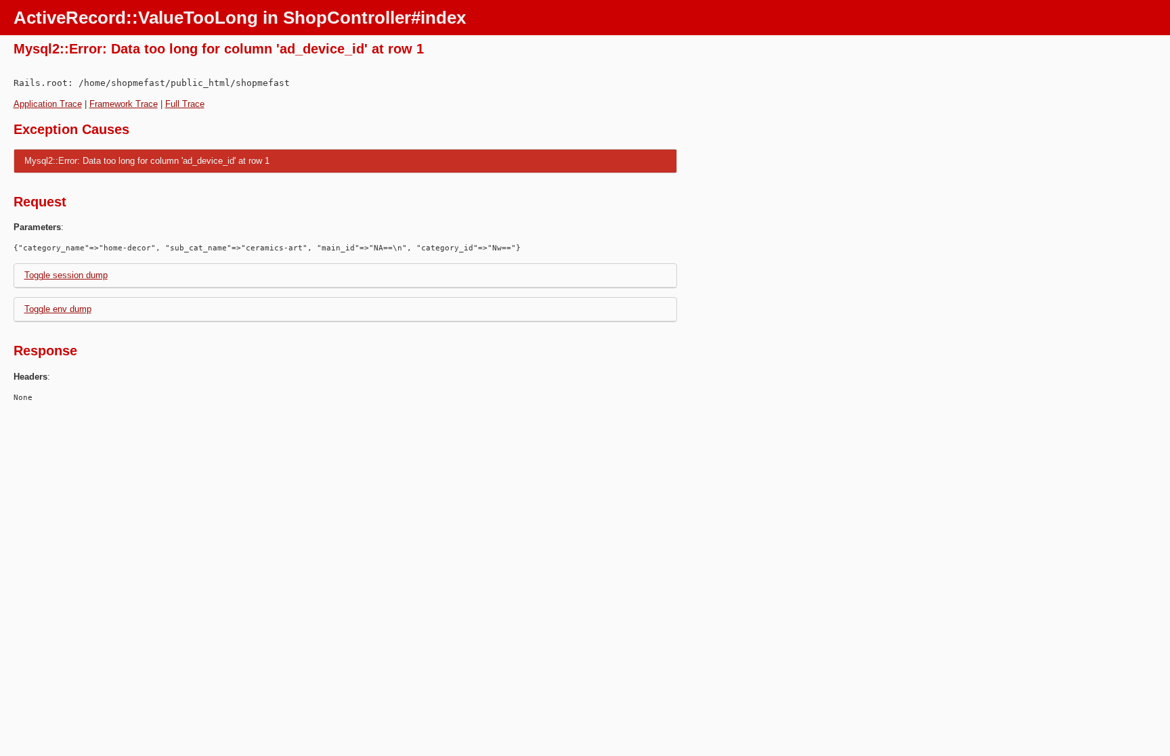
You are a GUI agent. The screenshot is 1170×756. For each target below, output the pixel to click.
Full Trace (184, 104)
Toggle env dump (57, 309)
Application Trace (48, 104)
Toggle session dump (66, 275)
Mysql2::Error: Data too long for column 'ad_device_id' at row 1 (146, 161)
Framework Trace (123, 104)
